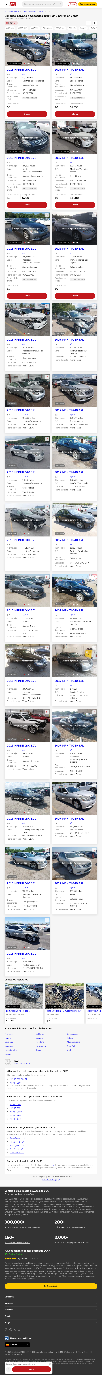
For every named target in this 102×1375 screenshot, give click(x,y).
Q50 (10, 28)
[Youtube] (19, 1329)
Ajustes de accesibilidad (20, 1338)
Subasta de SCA (12, 12)
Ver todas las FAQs (22, 1063)
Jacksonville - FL (17, 1153)
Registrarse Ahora (87, 4)
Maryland (40, 1042)
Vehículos (9, 1303)
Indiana (70, 1038)
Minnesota (9, 1046)
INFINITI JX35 (15, 1119)
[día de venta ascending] (88, 23)
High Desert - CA (17, 1142)
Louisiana (9, 1042)
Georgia (39, 1038)
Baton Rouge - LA (17, 1138)
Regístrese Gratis (51, 1286)
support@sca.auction (44, 1352)
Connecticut (72, 1034)
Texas (38, 1050)
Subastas (9, 1310)
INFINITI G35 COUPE (18, 1079)
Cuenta (8, 1316)
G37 (34, 28)
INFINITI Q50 (15, 1083)
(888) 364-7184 (27, 1352)
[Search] (61, 4)
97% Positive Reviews (14, 1254)
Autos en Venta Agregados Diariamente (72, 1243)
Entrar (72, 4)
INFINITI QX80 (16, 1112)
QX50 (47, 28)
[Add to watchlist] (47, 36)
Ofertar (27, 114)
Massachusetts (73, 1042)
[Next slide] (45, 49)
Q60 (83, 28)
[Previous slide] (9, 49)
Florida (8, 1038)
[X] (15, 1330)
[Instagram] (6, 1329)
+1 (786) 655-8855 (12, 1352)
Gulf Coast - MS (16, 1149)
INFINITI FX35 (15, 1115)
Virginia (8, 1054)
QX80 (60, 28)
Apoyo (7, 1322)
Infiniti (41, 12)
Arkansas (8, 1034)
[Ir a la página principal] (12, 4)
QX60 (22, 28)
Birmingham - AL (17, 1145)
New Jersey (41, 1046)
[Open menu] (6, 3)
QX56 (94, 28)
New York (71, 1046)
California (40, 1034)
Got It (31, 1369)
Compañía (9, 1297)
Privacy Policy (91, 1361)
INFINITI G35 (15, 1108)
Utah (69, 1050)
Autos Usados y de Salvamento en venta (22, 1227)
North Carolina (11, 1050)
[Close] (50, 1364)
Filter (11, 23)
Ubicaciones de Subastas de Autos (70, 1227)
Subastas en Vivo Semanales (17, 1243)
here (52, 1165)
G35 (72, 28)
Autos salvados (29, 12)
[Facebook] (10, 1329)
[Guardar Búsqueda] (95, 23)
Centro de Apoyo (49, 1179)
